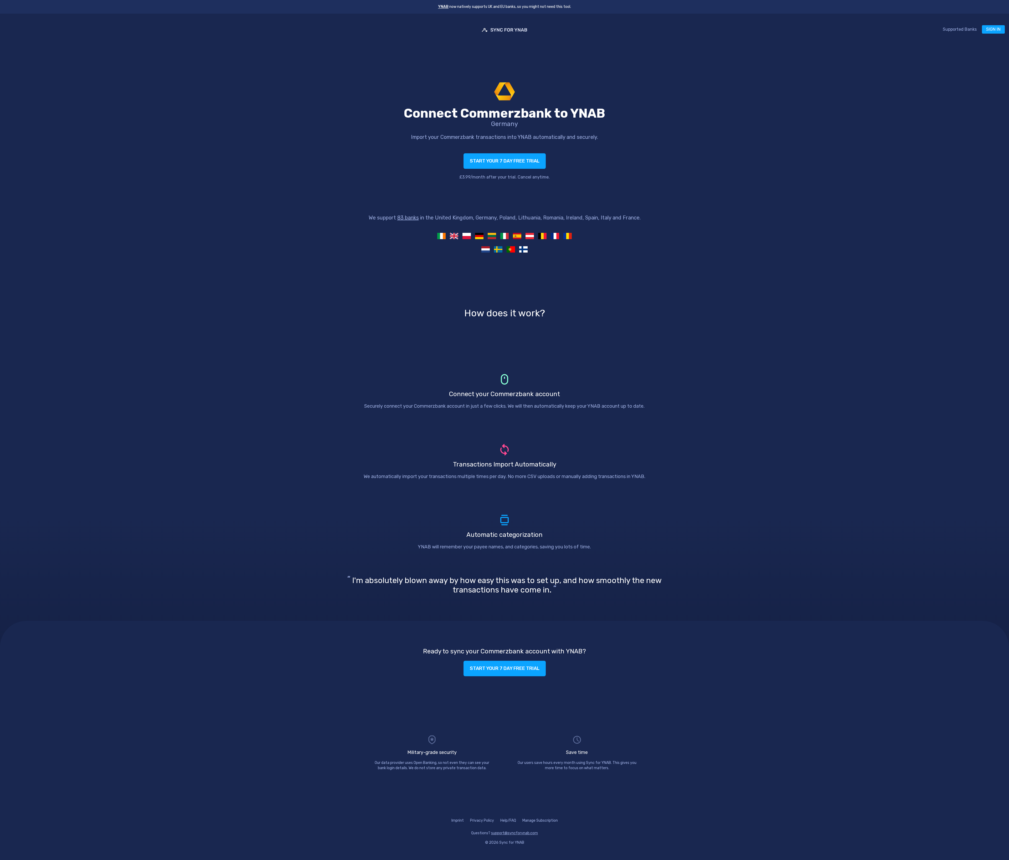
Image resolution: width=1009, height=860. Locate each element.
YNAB (443, 6)
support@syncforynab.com (514, 833)
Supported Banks (960, 29)
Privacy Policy (482, 820)
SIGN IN (993, 29)
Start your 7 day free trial (504, 161)
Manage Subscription (540, 820)
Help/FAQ (508, 820)
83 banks (408, 217)
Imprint (457, 820)
